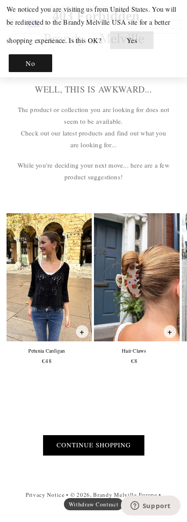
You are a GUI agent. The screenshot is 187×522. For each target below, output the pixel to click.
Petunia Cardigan (46, 350)
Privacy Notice (45, 495)
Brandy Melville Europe (125, 495)
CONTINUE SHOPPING (94, 444)
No (30, 63)
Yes (132, 40)
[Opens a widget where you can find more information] (150, 506)
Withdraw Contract (94, 504)
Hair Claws (133, 350)
